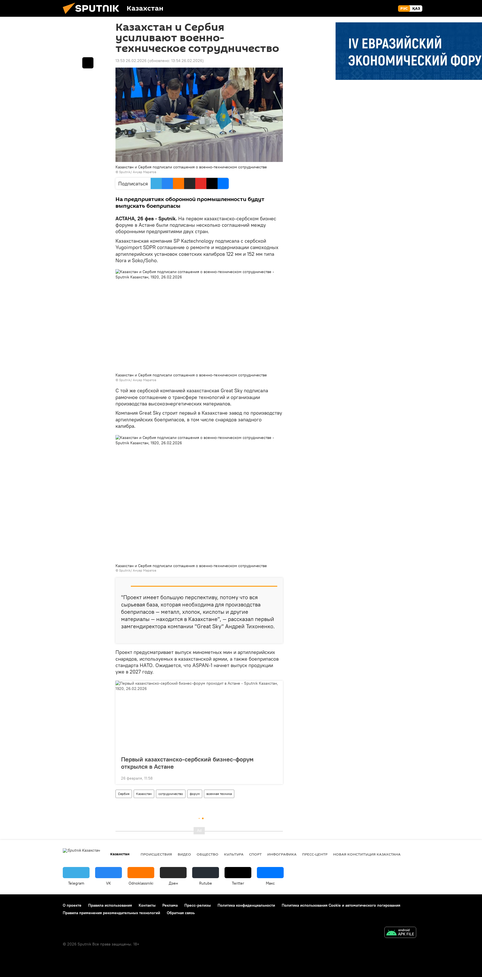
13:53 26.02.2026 (130, 60)
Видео (184, 854)
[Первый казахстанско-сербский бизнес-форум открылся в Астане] (199, 716)
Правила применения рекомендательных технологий (111, 912)
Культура (234, 854)
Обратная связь (181, 912)
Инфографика (282, 854)
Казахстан (144, 794)
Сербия (123, 794)
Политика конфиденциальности (246, 905)
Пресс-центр (314, 854)
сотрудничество (170, 794)
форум (195, 794)
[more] (274, 636)
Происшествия (156, 854)
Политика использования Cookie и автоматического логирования (341, 905)
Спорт (255, 854)
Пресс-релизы (197, 905)
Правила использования (110, 905)
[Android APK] (400, 933)
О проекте (72, 905)
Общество (207, 854)
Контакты (147, 905)
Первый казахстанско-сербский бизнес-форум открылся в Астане (187, 763)
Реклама (170, 905)
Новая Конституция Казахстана (367, 854)
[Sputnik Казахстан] (93, 15)
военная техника (219, 794)
